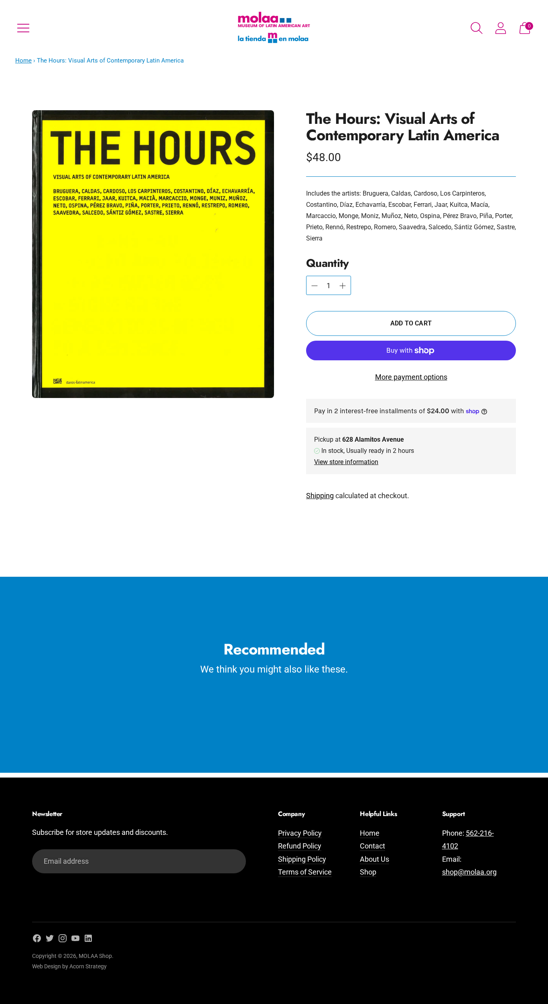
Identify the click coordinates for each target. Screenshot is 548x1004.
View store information (346, 462)
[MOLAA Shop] (274, 28)
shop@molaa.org (469, 872)
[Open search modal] (476, 28)
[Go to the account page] (500, 28)
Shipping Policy (302, 859)
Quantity (327, 263)
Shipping (320, 495)
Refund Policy (299, 846)
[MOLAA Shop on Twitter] (50, 939)
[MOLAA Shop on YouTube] (75, 939)
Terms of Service (305, 872)
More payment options (411, 377)
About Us (374, 859)
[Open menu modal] (23, 28)
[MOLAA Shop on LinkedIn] (88, 939)
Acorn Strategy (88, 966)
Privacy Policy (300, 833)
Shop (368, 872)
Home (23, 60)
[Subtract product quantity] (343, 285)
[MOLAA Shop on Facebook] (37, 939)
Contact (372, 846)
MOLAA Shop (95, 956)
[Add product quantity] (314, 285)
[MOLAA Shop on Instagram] (62, 939)
